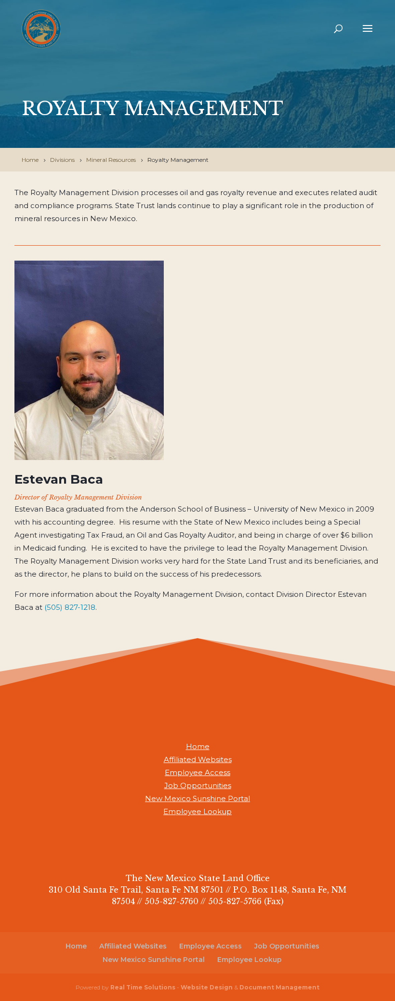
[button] (367, 34)
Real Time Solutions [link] (142, 987)
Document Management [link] (279, 987)
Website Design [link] (207, 987)
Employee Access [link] (197, 772)
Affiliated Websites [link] (198, 759)
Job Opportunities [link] (197, 785)
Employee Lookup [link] (197, 811)
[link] (41, 28)
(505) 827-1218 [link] (69, 607)
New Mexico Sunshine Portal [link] (197, 798)
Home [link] (198, 746)
